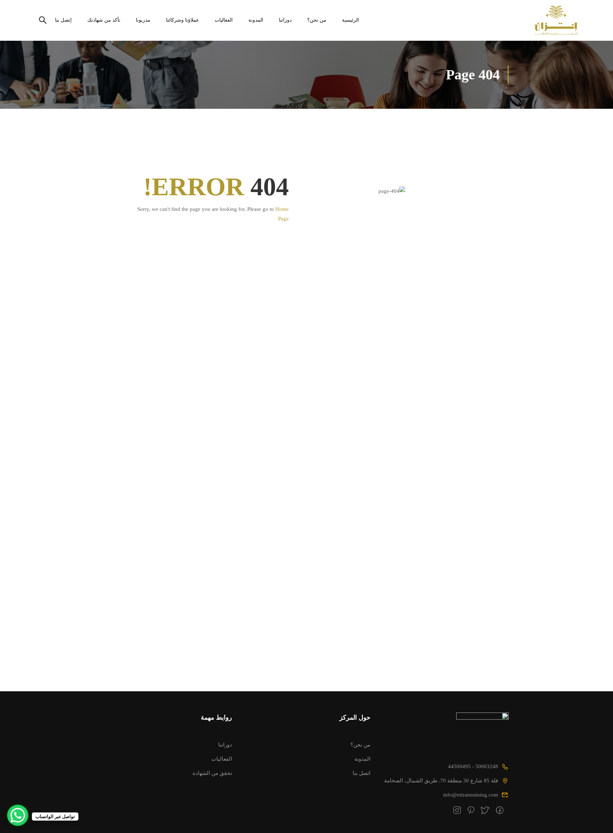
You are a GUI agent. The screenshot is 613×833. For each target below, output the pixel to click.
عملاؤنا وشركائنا (182, 20)
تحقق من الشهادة (212, 773)
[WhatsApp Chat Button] (17, 815)
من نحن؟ (316, 20)
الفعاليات (224, 20)
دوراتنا (285, 20)
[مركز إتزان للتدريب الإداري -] (550, 20)
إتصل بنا (63, 20)
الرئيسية (350, 20)
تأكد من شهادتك (103, 20)
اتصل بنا (361, 773)
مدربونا (143, 20)
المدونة (255, 20)
